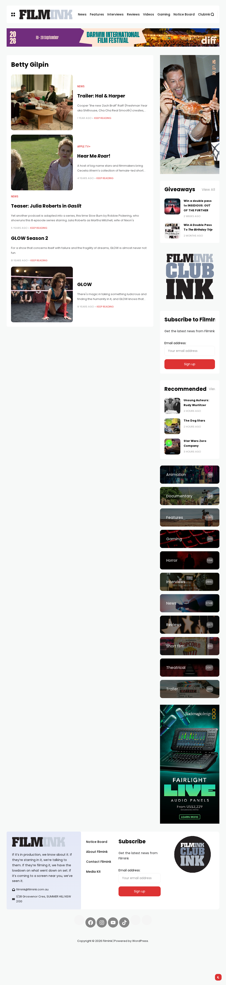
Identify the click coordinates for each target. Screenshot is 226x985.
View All (208, 189)
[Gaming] (189, 539)
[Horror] (189, 560)
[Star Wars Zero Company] (172, 446)
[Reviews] (189, 625)
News (81, 86)
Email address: (175, 343)
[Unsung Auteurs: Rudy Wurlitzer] (172, 406)
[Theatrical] (189, 668)
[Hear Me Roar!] (42, 162)
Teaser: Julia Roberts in (46, 206)
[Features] (189, 517)
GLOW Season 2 (29, 238)
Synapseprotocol (20, 951)
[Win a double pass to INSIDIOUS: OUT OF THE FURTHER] (172, 206)
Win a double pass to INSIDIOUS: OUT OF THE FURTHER (198, 205)
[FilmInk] (45, 14)
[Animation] (189, 475)
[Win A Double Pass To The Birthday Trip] (172, 231)
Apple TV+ (83, 146)
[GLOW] (42, 294)
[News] (189, 603)
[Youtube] (113, 922)
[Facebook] (90, 922)
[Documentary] (189, 496)
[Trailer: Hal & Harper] (42, 102)
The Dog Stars (194, 420)
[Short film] (189, 646)
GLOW (84, 284)
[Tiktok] (124, 922)
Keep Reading (102, 118)
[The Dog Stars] (172, 426)
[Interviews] (189, 582)
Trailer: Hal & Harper (101, 96)
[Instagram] (102, 922)
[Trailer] (189, 689)
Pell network (43, 951)
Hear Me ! (93, 156)
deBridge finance (36, 956)
